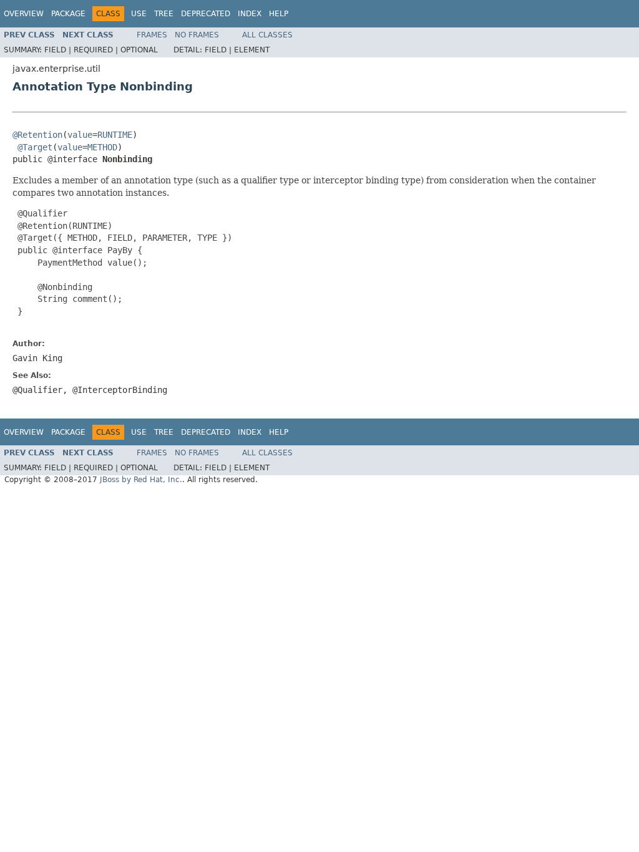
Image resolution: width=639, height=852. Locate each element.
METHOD (102, 147)
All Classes (267, 35)
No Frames (197, 35)
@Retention (37, 135)
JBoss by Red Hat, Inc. (141, 479)
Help (278, 13)
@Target (34, 147)
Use (139, 13)
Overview (24, 13)
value (79, 135)
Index (249, 13)
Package (68, 13)
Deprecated (205, 13)
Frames (152, 35)
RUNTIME (114, 135)
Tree (163, 13)
